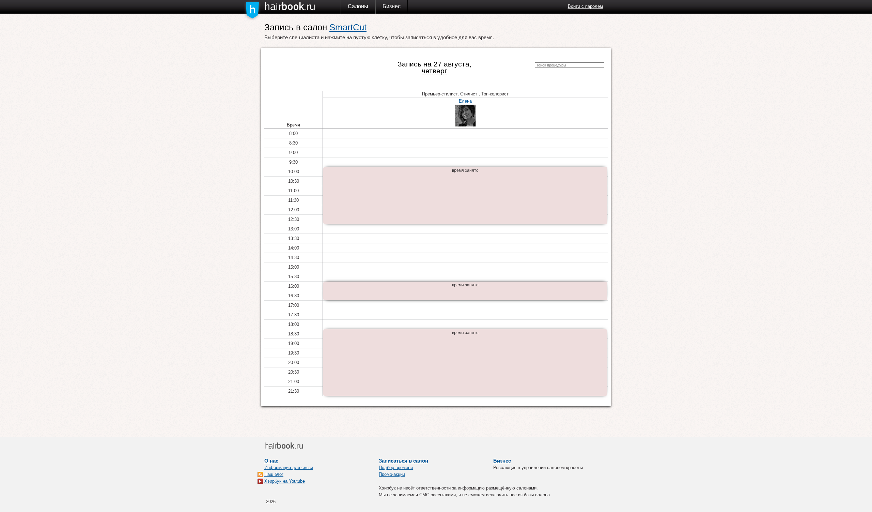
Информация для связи (288, 467)
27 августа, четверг (446, 67)
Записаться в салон (403, 461)
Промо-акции (392, 474)
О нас (271, 461)
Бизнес (392, 6)
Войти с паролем (585, 6)
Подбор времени (396, 467)
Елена (465, 101)
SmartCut (348, 27)
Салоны (358, 6)
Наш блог (273, 474)
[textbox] (569, 65)
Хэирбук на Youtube (284, 481)
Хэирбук (302, 6)
